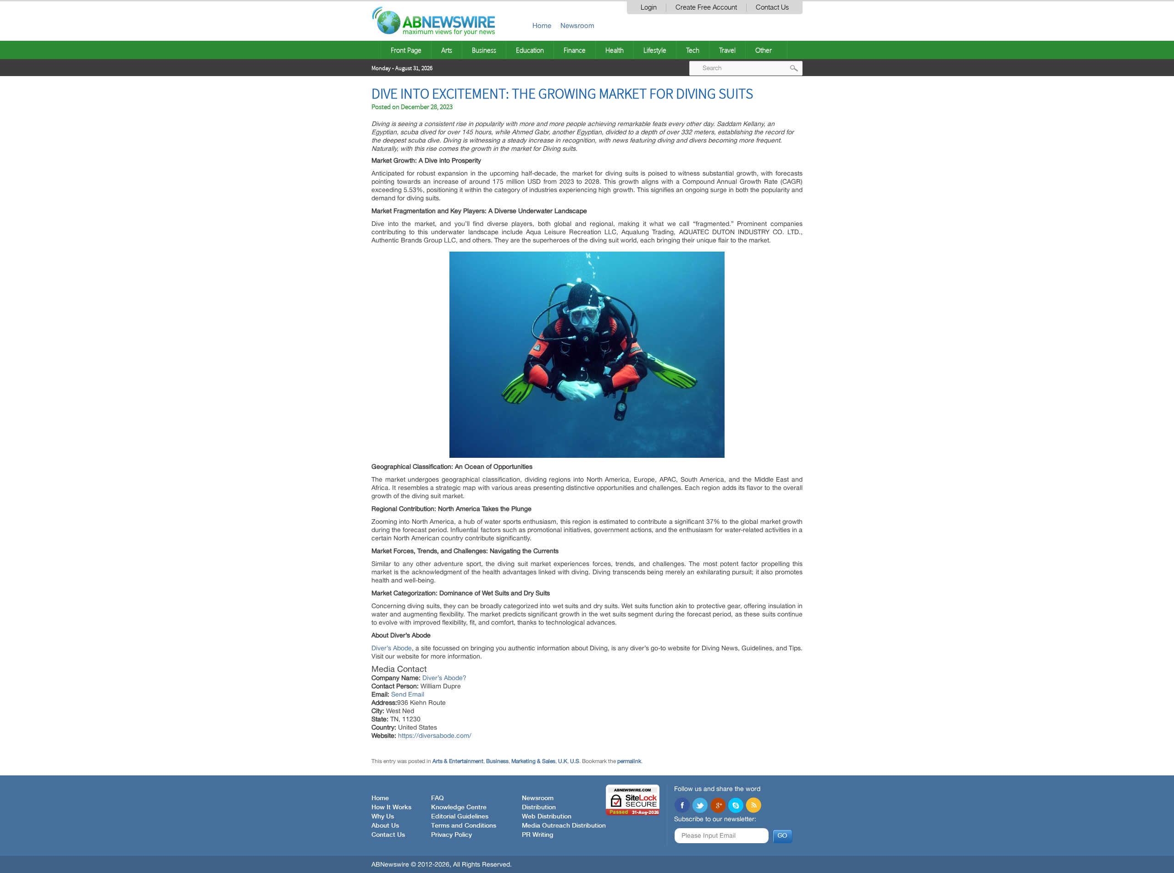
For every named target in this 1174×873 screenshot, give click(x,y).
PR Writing (537, 835)
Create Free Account (706, 7)
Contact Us (772, 7)
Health (614, 50)
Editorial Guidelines (459, 816)
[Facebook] (682, 806)
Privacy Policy (451, 835)
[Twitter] (700, 806)
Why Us (382, 816)
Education (530, 50)
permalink (629, 761)
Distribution (539, 807)
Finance (575, 50)
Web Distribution (546, 816)
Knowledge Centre (459, 807)
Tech (692, 50)
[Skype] (735, 806)
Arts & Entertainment (457, 761)
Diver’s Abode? (444, 677)
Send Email (407, 694)
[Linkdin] (717, 806)
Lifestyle (654, 50)
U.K (562, 761)
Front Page (406, 50)
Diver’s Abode (391, 648)
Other (763, 50)
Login (649, 7)
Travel (727, 50)
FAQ (437, 798)
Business (484, 50)
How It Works (391, 807)
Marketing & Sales (533, 761)
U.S (574, 761)
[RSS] (753, 806)
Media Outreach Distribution (564, 826)
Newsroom (577, 25)
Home (541, 25)
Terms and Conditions (463, 826)
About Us (385, 826)
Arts (446, 50)
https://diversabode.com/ (434, 735)
